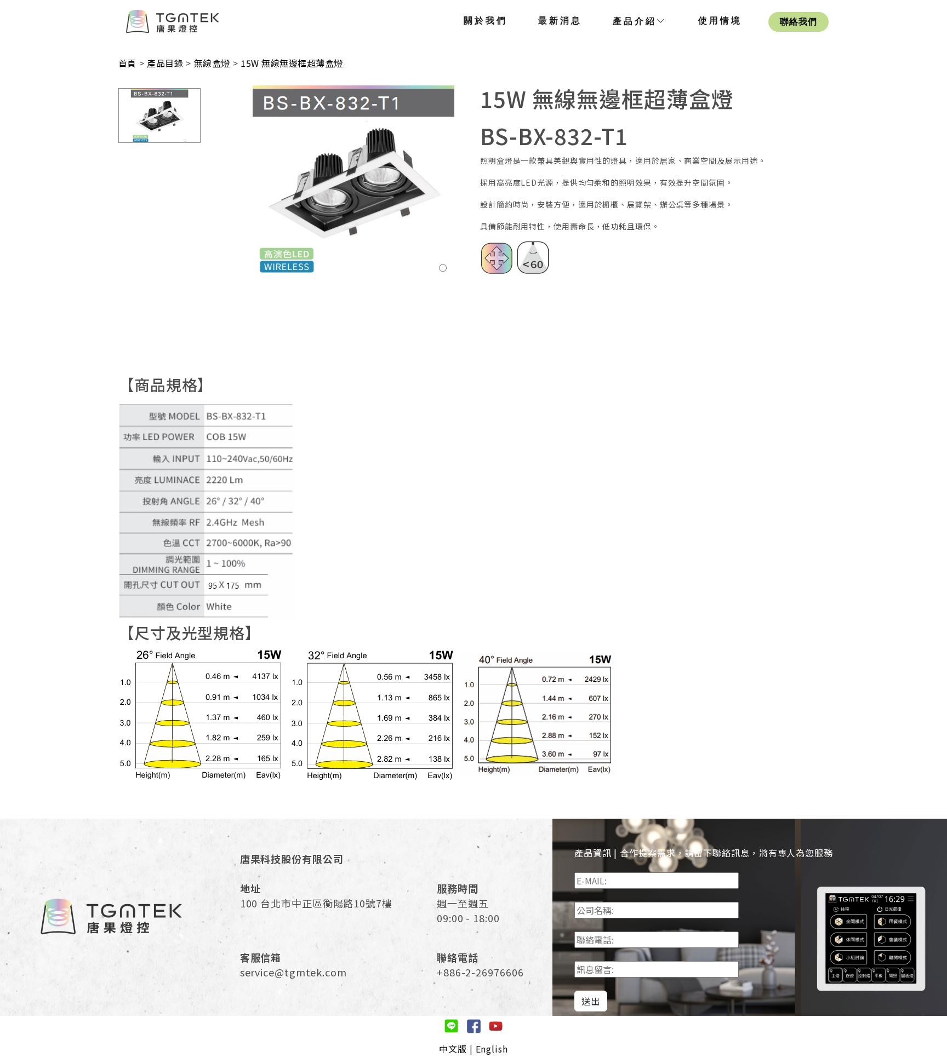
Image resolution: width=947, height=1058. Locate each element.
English (492, 1048)
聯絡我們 (798, 21)
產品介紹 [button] (635, 21)
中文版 (453, 1048)
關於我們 (485, 20)
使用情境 (720, 20)
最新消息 (560, 20)
